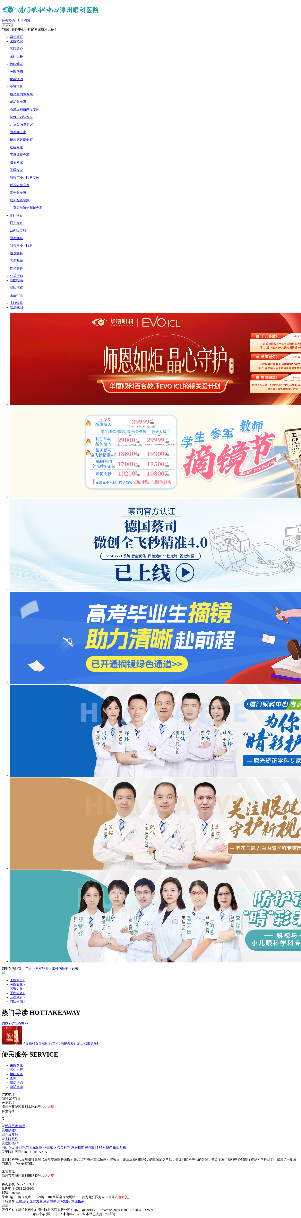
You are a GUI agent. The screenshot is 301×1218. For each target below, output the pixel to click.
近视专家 (16, 147)
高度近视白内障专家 (24, 109)
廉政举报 (119, 1147)
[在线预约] (150, 1135)
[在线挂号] (150, 1130)
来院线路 (16, 303)
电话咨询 (16, 1087)
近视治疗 (22, 1201)
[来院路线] (150, 1139)
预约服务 (16, 1074)
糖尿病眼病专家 (21, 139)
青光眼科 (16, 268)
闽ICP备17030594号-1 (17, 1214)
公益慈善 (17, 997)
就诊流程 (16, 288)
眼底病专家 (18, 132)
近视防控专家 (19, 185)
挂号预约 (8, 21)
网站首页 (16, 37)
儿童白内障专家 (21, 124)
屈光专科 (16, 223)
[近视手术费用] (150, 1126)
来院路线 (16, 1065)
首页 (28, 968)
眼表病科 (16, 253)
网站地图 (8, 1180)
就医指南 (16, 280)
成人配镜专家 (19, 200)
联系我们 (16, 307)
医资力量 (17, 988)
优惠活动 (16, 79)
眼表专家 (16, 162)
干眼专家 (16, 170)
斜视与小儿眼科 (21, 245)
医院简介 (16, 49)
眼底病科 (16, 238)
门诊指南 (17, 1001)
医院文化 (17, 984)
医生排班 (16, 295)
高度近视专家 (19, 155)
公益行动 (16, 276)
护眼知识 (50, 1147)
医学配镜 (16, 261)
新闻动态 (16, 64)
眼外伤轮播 (60, 968)
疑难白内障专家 (21, 117)
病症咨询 (16, 1082)
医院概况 (16, 41)
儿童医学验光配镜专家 (26, 208)
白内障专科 (18, 230)
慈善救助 (50, 1201)
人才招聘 (23, 21)
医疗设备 (16, 56)
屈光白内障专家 (21, 94)
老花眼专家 (18, 102)
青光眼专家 (18, 192)
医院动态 (16, 71)
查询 (13, 1078)
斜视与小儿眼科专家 (24, 177)
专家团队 (16, 86)
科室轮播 (42, 968)
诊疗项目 (16, 215)
